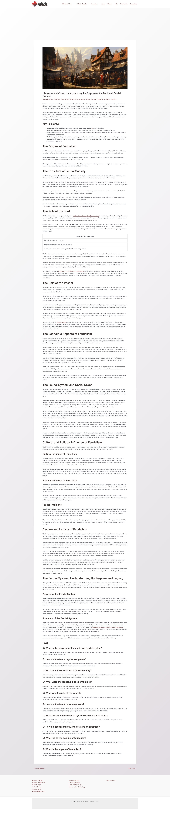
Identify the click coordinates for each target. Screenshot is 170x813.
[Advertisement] (85, 21)
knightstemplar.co (92, 801)
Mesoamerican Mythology (77, 787)
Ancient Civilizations (38, 782)
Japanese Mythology (75, 785)
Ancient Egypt (36, 785)
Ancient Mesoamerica (38, 791)
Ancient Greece (37, 787)
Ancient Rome (36, 789)
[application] (73, 4)
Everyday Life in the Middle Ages (53, 99)
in (92, 128)
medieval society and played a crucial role (86, 216)
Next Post (132, 768)
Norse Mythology (74, 780)
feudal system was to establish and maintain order (107, 627)
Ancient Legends (37, 780)
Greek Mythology (74, 782)
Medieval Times (96, 99)
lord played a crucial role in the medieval (71, 271)
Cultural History (110, 780)
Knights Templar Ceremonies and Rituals (77, 99)
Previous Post (39, 768)
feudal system (61, 322)
